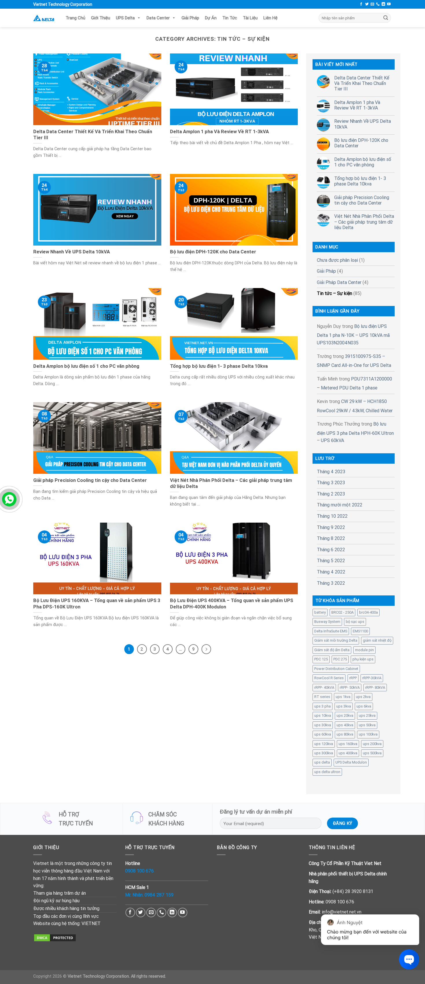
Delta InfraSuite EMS (330, 631)
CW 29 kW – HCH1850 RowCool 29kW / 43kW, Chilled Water (355, 405)
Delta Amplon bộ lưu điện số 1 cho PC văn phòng (362, 162)
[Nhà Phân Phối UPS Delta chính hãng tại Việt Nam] (43, 17)
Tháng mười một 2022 (339, 505)
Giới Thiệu (100, 18)
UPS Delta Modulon (351, 762)
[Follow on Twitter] (367, 4)
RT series (322, 697)
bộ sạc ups (355, 621)
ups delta (322, 762)
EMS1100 (360, 631)
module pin (364, 650)
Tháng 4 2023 (331, 471)
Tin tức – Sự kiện (334, 293)
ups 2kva (363, 697)
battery (320, 612)
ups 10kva (322, 715)
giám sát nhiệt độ (377, 640)
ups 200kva (372, 744)
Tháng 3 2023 (331, 482)
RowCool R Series (329, 678)
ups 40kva (345, 725)
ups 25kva (367, 715)
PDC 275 (340, 659)
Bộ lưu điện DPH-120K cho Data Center (361, 143)
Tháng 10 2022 (332, 516)
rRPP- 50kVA (350, 687)
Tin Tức (229, 18)
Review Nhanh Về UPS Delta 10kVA (362, 123)
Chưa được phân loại (337, 260)
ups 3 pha (322, 706)
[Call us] (378, 4)
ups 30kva (322, 725)
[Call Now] (9, 499)
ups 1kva (343, 697)
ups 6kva (363, 706)
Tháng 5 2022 (331, 560)
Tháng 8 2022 (331, 538)
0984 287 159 (159, 895)
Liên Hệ (283, 18)
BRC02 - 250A (342, 612)
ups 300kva (323, 753)
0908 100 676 (139, 871)
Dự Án (211, 18)
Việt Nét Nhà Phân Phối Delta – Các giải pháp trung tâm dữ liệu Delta (364, 221)
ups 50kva (367, 725)
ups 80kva (345, 734)
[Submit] (386, 18)
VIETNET (91, 923)
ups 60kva (322, 734)
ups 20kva (345, 715)
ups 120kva (323, 744)
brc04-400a (368, 612)
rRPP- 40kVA (324, 687)
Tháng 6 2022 (331, 549)
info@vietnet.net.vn (341, 912)
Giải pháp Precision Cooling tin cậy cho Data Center (361, 200)
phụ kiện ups (363, 659)
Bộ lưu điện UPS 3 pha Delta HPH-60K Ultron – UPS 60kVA (355, 432)
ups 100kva (368, 734)
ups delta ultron (327, 772)
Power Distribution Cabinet (336, 668)
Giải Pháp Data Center (339, 282)
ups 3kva (343, 706)
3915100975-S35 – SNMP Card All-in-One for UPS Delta (354, 360)
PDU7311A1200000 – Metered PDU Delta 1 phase (354, 383)
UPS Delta (125, 18)
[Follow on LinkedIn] (383, 4)
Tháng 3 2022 (331, 583)
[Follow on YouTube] (389, 4)
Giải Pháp (190, 18)
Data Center (158, 18)
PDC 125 (321, 659)
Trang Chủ (75, 18)
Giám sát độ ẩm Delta (332, 650)
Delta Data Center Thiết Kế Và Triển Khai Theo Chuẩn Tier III (361, 83)
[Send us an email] (372, 4)
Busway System (327, 621)
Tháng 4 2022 (331, 572)
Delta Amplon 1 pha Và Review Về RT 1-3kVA (357, 105)
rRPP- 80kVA (375, 687)
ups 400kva (348, 753)
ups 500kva (372, 753)
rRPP (353, 678)
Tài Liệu (250, 18)
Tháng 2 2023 (331, 494)
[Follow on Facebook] (361, 4)
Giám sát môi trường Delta (335, 640)
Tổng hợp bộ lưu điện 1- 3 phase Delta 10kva (360, 181)
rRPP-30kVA (371, 678)
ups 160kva (348, 744)
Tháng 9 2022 (331, 527)
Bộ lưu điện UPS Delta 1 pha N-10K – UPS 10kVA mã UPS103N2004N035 (353, 334)
